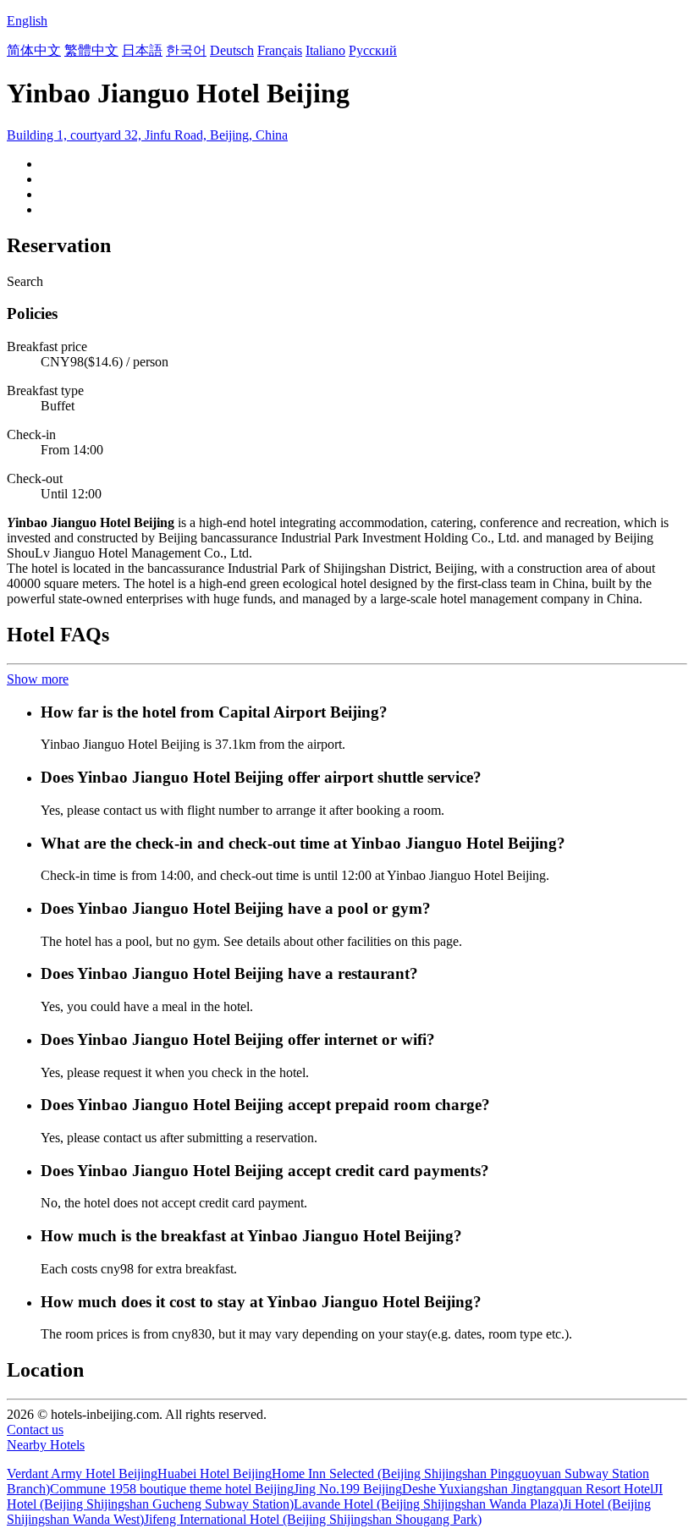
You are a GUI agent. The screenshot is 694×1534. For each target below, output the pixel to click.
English (27, 21)
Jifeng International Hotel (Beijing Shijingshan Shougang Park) (313, 1519)
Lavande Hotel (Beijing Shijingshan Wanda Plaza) (428, 1504)
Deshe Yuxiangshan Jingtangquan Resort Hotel (527, 1489)
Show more (38, 679)
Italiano (325, 50)
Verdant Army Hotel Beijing (82, 1473)
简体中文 (34, 50)
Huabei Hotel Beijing (214, 1473)
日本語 (142, 50)
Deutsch (232, 50)
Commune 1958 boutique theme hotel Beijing (172, 1489)
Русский (373, 50)
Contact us (35, 1429)
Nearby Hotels (46, 1445)
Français (279, 50)
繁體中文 (91, 50)
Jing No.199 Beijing (348, 1489)
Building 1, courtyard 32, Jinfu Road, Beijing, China (147, 135)
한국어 (186, 50)
